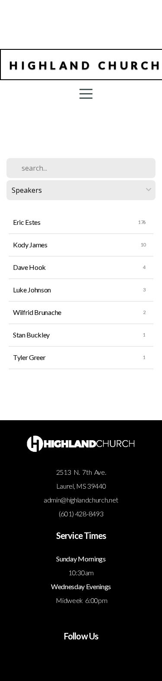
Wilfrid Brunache (37, 312)
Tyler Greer (29, 357)
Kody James (30, 244)
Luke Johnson (32, 289)
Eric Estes (27, 222)
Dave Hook (29, 267)
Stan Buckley (31, 335)
